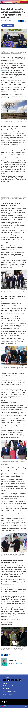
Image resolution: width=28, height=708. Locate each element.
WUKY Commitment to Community (10, 685)
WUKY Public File (6, 688)
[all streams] (26, 706)
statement (11, 340)
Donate (24, 2)
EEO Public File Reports (7, 694)
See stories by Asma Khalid (15, 663)
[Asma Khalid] (4, 662)
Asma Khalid (8, 20)
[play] (2, 706)
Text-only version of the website (9, 691)
